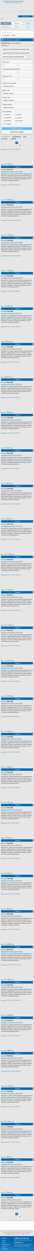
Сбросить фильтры (17, 128)
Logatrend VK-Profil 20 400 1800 (11, 668)
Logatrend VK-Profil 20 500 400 (11, 1164)
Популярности (16, 136)
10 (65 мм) (6, 114)
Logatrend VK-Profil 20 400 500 (11, 774)
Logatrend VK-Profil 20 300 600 (11, 384)
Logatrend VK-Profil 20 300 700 (11, 420)
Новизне (13, 138)
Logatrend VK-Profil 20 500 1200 (11, 987)
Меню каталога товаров (12, 40)
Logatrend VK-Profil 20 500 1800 (11, 1093)
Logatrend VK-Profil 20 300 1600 (11, 207)
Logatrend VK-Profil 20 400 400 (11, 739)
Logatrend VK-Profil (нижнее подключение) (16, 53)
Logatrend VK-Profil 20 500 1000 (11, 951)
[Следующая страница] (17, 146)
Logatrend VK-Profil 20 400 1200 (11, 561)
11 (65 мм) (17, 114)
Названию (4, 138)
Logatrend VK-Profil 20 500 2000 (11, 1129)
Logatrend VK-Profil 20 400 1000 (11, 526)
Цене (24, 136)
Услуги (17, 23)
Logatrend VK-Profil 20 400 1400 (11, 597)
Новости (16, 27)
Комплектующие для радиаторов (13, 56)
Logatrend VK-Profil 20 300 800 (11, 455)
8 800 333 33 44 (25, 11)
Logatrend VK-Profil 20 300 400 (11, 313)
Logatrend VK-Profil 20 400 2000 (11, 703)
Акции (28, 23)
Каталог (6, 23)
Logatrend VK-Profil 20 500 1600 (11, 1058)
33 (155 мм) (6, 123)
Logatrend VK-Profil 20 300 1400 (11, 171)
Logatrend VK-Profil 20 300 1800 (11, 242)
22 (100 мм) (6, 120)
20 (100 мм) (6, 117)
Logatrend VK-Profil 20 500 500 (11, 1200)
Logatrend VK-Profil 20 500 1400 (11, 1022)
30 (20, 145)
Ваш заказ (26, 16)
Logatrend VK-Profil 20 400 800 (11, 881)
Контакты (28, 27)
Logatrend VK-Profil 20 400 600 (11, 810)
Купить (17, 167)
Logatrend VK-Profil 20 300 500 (11, 349)
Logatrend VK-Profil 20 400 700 (11, 845)
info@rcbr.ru (18, 1242)
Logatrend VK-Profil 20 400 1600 (11, 632)
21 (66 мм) (18, 117)
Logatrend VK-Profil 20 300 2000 (11, 278)
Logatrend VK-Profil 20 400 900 (11, 916)
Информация (6, 27)
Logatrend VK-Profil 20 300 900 (11, 491)
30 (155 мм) (18, 120)
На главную (5, 35)
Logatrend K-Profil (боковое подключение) (15, 49)
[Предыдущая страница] (4, 143)
